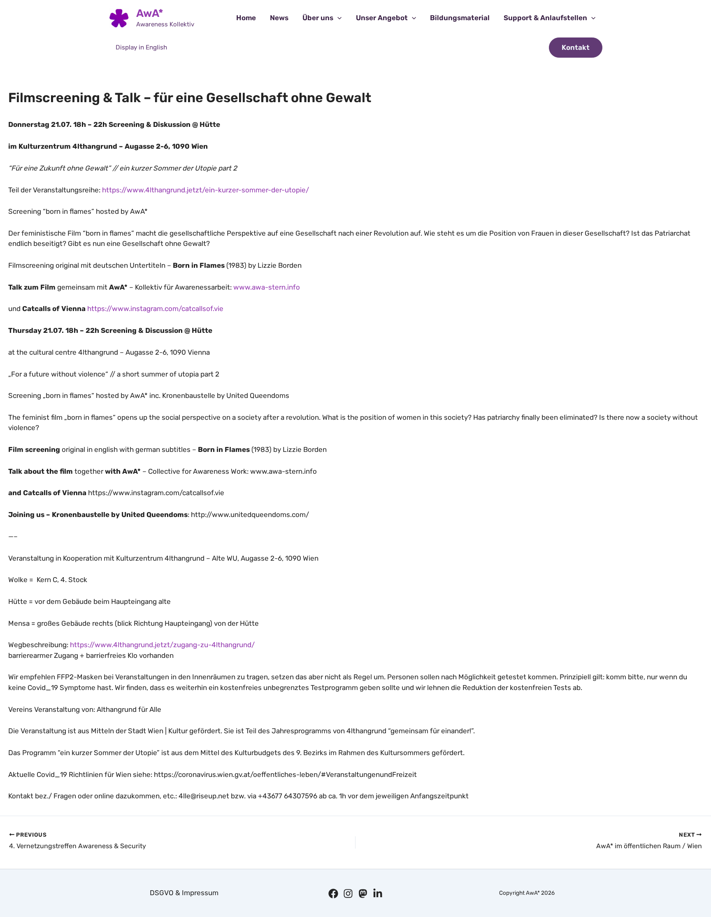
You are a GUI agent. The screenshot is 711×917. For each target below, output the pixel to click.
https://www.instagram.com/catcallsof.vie (155, 308)
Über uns (317, 18)
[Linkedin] (378, 893)
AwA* (149, 13)
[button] (337, 17)
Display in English (141, 47)
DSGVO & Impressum (184, 893)
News (279, 18)
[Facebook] (333, 893)
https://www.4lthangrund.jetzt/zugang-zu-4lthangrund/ (162, 645)
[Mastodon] (363, 893)
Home (246, 18)
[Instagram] (348, 893)
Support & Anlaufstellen (545, 18)
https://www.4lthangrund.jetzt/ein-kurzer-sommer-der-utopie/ (205, 190)
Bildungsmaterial (460, 18)
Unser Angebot (382, 18)
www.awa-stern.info (266, 287)
